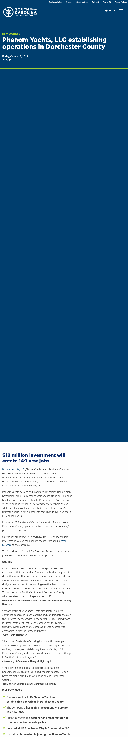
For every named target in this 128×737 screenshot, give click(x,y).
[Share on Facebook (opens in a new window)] (3, 60)
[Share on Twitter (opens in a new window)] (7, 60)
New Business (11, 33)
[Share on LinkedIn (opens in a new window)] (5, 60)
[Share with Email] (10, 60)
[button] (121, 10)
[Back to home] (20, 11)
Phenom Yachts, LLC (13, 469)
